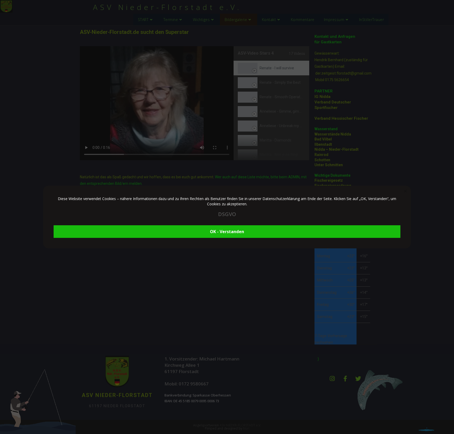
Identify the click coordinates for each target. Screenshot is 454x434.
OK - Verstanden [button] (227, 231)
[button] (405, 191)
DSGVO (227, 214)
